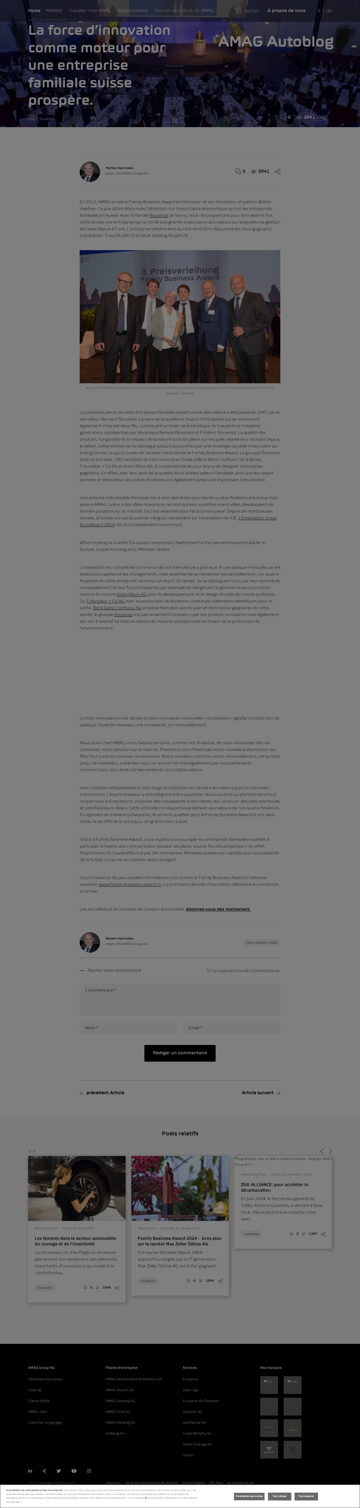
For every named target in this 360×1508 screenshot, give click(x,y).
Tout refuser (280, 1496)
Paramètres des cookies (249, 1496)
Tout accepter (306, 1496)
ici (146, 1498)
